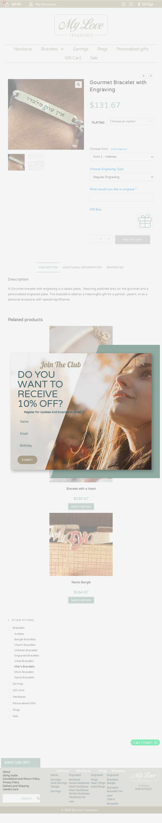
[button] (141, 362)
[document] (81, 411)
